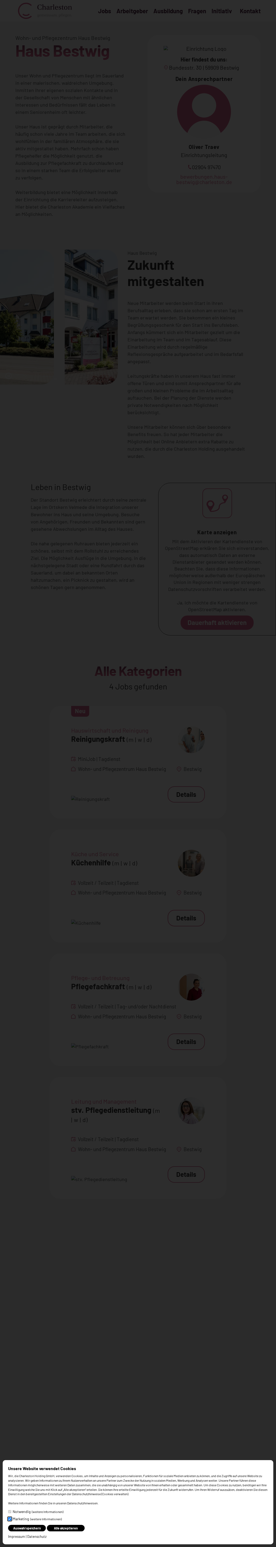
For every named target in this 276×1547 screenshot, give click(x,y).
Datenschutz (37, 1536)
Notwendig (38, 1511)
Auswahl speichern (27, 1528)
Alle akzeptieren (66, 1528)
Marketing (37, 1519)
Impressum (16, 1536)
